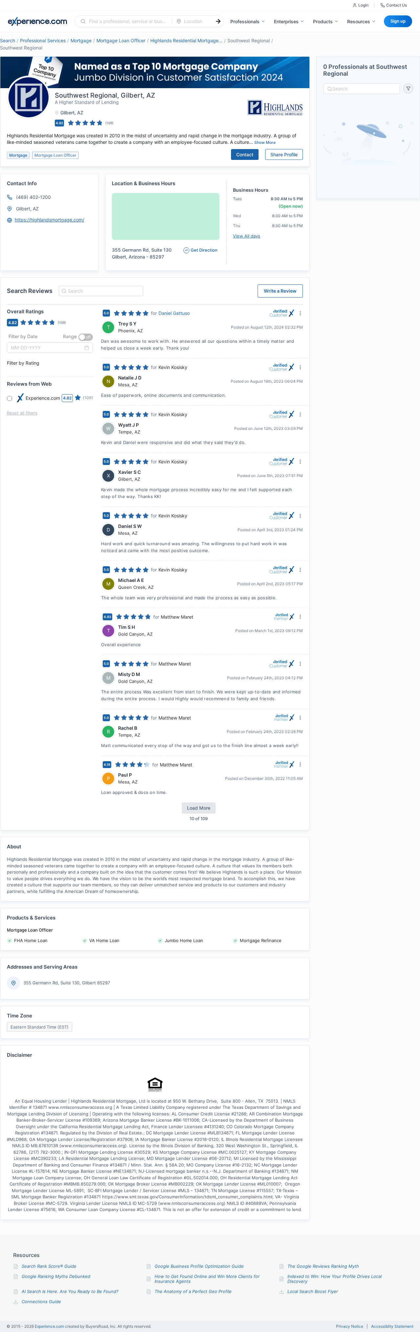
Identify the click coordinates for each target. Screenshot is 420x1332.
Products (323, 21)
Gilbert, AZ (27, 208)
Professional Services (43, 40)
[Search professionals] (218, 21)
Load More (198, 808)
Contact (244, 154)
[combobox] (127, 21)
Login (363, 5)
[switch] (85, 337)
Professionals (245, 21)
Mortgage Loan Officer (120, 40)
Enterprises (286, 21)
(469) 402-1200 (33, 197)
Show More (265, 142)
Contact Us (396, 5)
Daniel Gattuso (174, 313)
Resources (358, 21)
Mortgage (81, 40)
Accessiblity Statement (392, 1326)
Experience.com (50, 1326)
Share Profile (284, 154)
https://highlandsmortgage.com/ (49, 219)
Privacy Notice (349, 1326)
